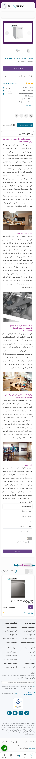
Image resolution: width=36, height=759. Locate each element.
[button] (9, 6)
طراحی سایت (32, 748)
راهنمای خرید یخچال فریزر (10, 663)
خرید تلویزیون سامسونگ (28, 627)
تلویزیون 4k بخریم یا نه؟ (11, 652)
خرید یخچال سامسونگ (29, 635)
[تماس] (4, 748)
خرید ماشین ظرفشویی (29, 667)
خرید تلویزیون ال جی (29, 631)
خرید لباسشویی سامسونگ (28, 642)
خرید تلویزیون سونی (12, 627)
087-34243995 (9, 94)
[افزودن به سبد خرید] (30, 607)
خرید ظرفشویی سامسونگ (10, 638)
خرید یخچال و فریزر (30, 663)
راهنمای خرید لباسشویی (11, 659)
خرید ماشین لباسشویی (11, 642)
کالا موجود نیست (17, 68)
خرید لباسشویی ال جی (29, 638)
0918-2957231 (8, 88)
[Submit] (3, 682)
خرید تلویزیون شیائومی (11, 631)
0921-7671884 (8, 91)
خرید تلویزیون (31, 656)
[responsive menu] (32, 6)
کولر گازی (32, 659)
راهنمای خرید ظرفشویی (11, 656)
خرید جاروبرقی (31, 652)
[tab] (25, 125)
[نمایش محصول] (29, 613)
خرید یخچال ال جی (12, 635)
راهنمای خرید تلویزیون (11, 667)
